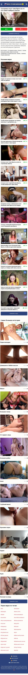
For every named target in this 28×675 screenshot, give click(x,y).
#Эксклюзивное (18, 614)
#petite (16, 650)
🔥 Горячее (14, 660)
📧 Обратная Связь (14, 662)
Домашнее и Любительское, (9, 53)
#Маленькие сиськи (19, 641)
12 (7, 29)
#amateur (16, 608)
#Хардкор (3, 626)
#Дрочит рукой (5, 647)
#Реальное (4, 629)
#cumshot (3, 617)
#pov (15, 632)
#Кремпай (3, 641)
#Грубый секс (4, 632)
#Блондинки (17, 629)
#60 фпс (16, 626)
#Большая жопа (18, 620)
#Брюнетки (4, 638)
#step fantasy (17, 647)
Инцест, (20, 50)
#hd (2, 608)
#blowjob (3, 611)
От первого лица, (12, 50)
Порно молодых (5, 55)
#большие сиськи (19, 644)
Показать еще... (14, 601)
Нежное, (23, 53)
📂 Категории (14, 658)
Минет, (19, 53)
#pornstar (3, 644)
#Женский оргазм (19, 635)
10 (22, 29)
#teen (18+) (17, 611)
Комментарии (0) (14, 33)
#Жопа (16, 638)
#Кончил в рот (5, 650)
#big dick (16, 623)
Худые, (24, 50)
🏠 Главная (14, 656)
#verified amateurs (19, 617)
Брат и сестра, (14, 52)
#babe (2, 614)
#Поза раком (4, 635)
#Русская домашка (6, 620)
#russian (3, 623)
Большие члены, (5, 52)
